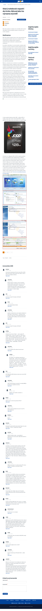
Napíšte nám (28, 600)
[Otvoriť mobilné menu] (1, 1)
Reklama (12, 600)
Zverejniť (5, 593)
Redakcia (17, 600)
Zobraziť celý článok (21, 19)
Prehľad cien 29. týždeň (33, 32)
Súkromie (34, 600)
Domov (5, 4)
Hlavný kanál (15, 603)
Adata (10, 257)
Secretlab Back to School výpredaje (33, 53)
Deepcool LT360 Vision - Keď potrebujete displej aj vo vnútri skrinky (33, 42)
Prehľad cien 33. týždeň (33, 38)
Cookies (22, 600)
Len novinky (28, 603)
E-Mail (7, 600)
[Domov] (21, 1)
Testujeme (7, 23)
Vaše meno (5, 580)
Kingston (6, 257)
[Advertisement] (35, 16)
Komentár (5, 584)
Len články (22, 603)
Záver (6, 25)
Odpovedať (8, 275)
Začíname (7, 21)
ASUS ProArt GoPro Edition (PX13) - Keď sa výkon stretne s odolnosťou (33, 35)
